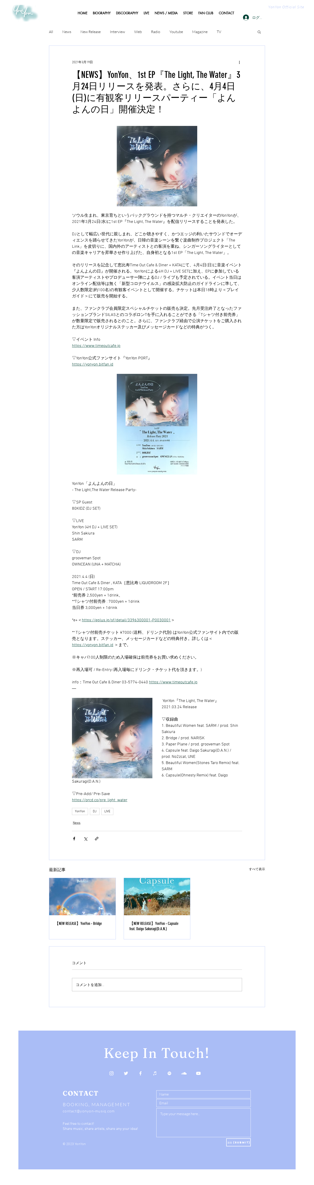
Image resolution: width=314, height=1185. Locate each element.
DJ (95, 811)
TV (219, 31)
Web (138, 31)
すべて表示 (257, 869)
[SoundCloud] (184, 1073)
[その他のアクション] (239, 62)
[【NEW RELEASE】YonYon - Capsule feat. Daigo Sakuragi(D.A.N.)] (157, 896)
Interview (117, 31)
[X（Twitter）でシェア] (85, 838)
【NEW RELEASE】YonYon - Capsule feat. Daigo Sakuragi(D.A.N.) (153, 926)
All (51, 31)
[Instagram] (111, 1073)
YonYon (80, 811)
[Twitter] (126, 1073)
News (66, 31)
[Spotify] (169, 1073)
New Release (90, 31)
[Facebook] (140, 1073)
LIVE (107, 811)
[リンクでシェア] (96, 838)
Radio (155, 31)
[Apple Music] (155, 1073)
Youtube (176, 31)
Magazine (200, 31)
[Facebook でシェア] (74, 838)
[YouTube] (198, 1073)
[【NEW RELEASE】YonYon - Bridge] (82, 896)
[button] (259, 32)
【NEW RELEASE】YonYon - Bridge (78, 923)
